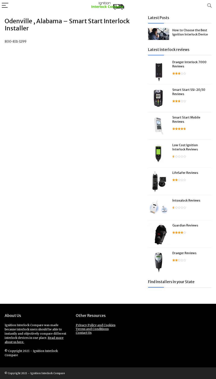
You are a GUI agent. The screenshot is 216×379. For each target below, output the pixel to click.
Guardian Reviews (185, 225)
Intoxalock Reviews (186, 200)
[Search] (209, 5)
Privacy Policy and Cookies (95, 325)
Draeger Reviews (184, 253)
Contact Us (84, 333)
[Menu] (5, 5)
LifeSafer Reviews (185, 173)
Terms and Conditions (92, 329)
